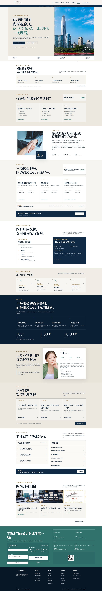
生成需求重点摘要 (38, 557)
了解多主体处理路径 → (44, 119)
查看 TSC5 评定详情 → (67, 512)
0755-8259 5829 (78, 532)
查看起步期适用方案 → (21, 119)
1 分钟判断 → (83, 97)
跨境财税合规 (37, 573)
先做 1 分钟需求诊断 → (58, 259)
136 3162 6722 (57, 532)
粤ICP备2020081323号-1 (66, 589)
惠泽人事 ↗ (63, 580)
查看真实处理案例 (31, 42)
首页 (52, 2)
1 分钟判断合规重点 (19, 42)
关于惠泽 (78, 2)
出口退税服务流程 (38, 575)
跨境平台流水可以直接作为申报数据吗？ (68, 450)
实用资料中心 (50, 578)
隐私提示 (84, 589)
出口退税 (46, 549)
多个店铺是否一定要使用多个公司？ (68, 458)
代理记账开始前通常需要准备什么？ (68, 447)
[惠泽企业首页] (17, 2)
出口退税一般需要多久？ (68, 454)
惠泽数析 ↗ (63, 578)
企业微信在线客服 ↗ (76, 578)
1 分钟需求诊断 (86, 2)
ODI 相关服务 (37, 580)
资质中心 (49, 575)
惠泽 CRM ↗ (63, 575)
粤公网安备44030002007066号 (76, 589)
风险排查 (34, 551)
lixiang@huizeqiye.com (80, 538)
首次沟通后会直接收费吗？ (68, 465)
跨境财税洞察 (50, 583)
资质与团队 (68, 2)
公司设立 (32, 549)
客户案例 (62, 2)
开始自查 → (81, 471)
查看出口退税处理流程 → (68, 119)
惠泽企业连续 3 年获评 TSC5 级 (73, 508)
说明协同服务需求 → (81, 206)
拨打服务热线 (38, 562)
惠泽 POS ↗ (63, 573)
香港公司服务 (37, 578)
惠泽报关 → (63, 583)
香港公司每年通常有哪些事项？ (68, 461)
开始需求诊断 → (80, 213)
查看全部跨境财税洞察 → (79, 521)
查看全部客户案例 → (80, 423)
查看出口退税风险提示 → (21, 514)
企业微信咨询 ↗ (17, 562)
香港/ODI (44, 551)
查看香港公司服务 (67, 199)
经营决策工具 (50, 580)
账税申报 (39, 549)
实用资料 (73, 2)
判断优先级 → (83, 169)
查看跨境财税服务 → (21, 199)
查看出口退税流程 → (44, 199)
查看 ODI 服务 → (73, 199)
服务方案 (57, 2)
